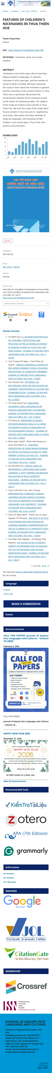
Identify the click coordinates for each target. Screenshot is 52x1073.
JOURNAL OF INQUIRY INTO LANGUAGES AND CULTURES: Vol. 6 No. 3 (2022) (28, 434)
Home (5, 11)
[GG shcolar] (22, 907)
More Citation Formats (14, 303)
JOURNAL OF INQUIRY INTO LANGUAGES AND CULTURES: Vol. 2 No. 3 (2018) (28, 354)
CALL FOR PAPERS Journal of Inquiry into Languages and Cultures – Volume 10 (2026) (26, 638)
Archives (14, 11)
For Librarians (9, 882)
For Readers (8, 873)
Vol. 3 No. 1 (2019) (29, 11)
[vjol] (26, 941)
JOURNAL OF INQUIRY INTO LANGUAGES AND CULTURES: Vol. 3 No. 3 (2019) (27, 507)
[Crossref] (26, 997)
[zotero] (26, 826)
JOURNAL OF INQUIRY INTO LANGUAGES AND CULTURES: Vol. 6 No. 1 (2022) (28, 459)
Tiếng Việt (8, 594)
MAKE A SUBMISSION (26, 604)
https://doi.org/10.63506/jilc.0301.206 (26, 50)
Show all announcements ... (15, 781)
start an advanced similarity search (32, 572)
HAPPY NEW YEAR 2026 (16, 733)
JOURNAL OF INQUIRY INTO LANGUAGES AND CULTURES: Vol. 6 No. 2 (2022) (28, 396)
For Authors (8, 877)
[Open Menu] (3, 4)
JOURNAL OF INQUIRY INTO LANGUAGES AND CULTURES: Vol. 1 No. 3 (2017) (27, 483)
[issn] (19, 1009)
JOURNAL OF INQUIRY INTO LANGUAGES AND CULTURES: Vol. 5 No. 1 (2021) (28, 556)
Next (44, 566)
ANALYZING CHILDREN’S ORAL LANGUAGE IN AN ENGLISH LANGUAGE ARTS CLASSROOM (26, 406)
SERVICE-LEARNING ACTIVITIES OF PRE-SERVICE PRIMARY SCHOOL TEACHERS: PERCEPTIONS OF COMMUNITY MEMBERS (28, 368)
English (6, 589)
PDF (8, 241)
